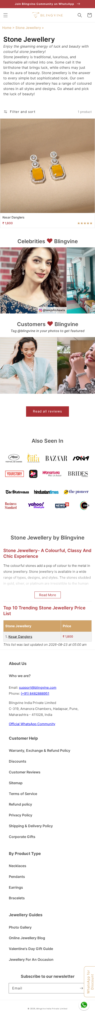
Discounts (17, 761)
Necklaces (17, 866)
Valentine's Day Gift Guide (31, 948)
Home (6, 28)
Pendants (17, 876)
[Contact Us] (83, 1004)
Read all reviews (47, 411)
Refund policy (20, 804)
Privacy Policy (20, 815)
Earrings (16, 887)
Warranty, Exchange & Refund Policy (39, 750)
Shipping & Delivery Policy (31, 826)
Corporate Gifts (22, 836)
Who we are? (20, 676)
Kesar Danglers (20, 636)
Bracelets (17, 898)
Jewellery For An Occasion (31, 959)
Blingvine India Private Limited (51, 1009)
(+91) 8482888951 (35, 693)
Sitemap (16, 783)
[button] (5, 15)
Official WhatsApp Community (32, 724)
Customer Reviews (24, 772)
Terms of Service (23, 793)
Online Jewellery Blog (27, 938)
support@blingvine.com (37, 687)
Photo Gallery (20, 927)
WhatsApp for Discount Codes (90, 982)
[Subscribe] (81, 988)
